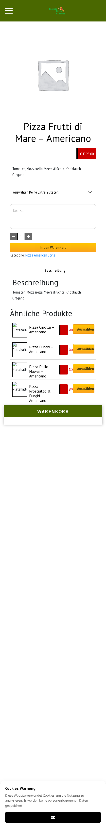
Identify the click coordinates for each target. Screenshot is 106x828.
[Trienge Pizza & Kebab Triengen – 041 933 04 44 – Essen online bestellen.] (57, 11)
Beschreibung (55, 270)
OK (53, 817)
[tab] (55, 270)
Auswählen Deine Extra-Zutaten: (36, 192)
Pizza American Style (40, 255)
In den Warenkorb (53, 247)
